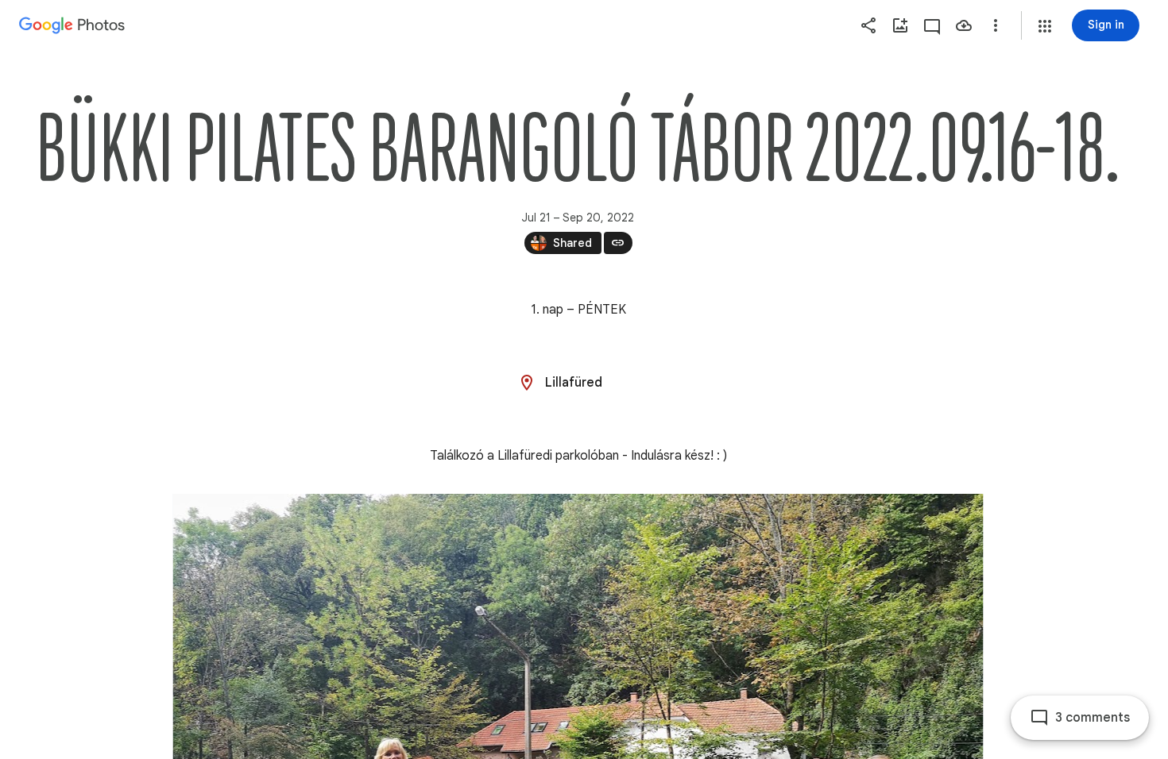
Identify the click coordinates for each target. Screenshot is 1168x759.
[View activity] (932, 25)
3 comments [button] (1092, 718)
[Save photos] (964, 25)
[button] (1045, 26)
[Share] (868, 25)
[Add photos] (900, 25)
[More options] (995, 25)
